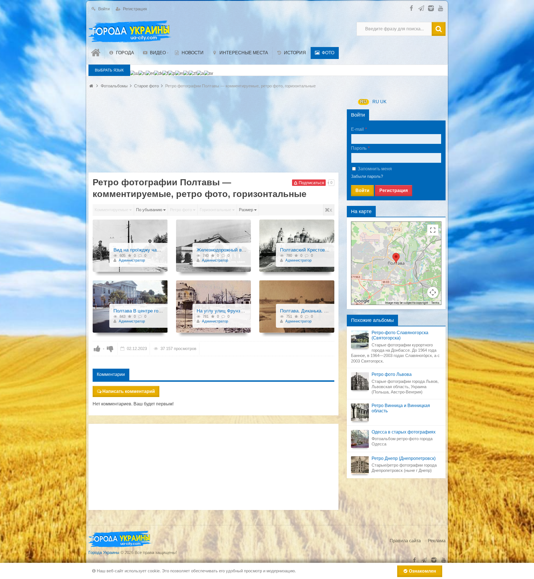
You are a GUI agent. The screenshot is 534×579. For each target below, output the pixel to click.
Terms (435, 302)
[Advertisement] (213, 134)
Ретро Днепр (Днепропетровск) (404, 458)
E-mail (357, 129)
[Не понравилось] (110, 348)
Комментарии (111, 374)
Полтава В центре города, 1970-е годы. (156, 311)
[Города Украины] (130, 32)
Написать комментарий (128, 391)
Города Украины (103, 552)
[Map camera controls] (432, 292)
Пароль (359, 148)
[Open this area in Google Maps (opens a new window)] (362, 301)
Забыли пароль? (367, 176)
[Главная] (96, 53)
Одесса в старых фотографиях (404, 432)
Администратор (131, 260)
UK (383, 101)
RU (363, 101)
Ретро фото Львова (392, 374)
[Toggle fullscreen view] (432, 230)
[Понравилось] (97, 348)
